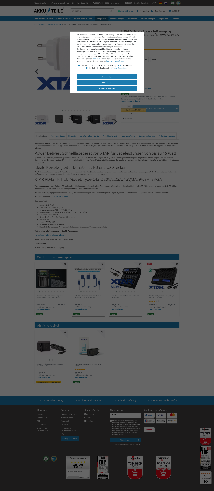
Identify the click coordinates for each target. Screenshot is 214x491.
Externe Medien (127, 65)
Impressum (96, 59)
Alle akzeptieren (107, 77)
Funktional (104, 68)
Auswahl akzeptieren (107, 88)
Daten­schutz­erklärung (115, 61)
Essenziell (86, 65)
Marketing (112, 65)
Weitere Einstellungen (120, 68)
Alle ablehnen (107, 82)
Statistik (99, 65)
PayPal (92, 68)
